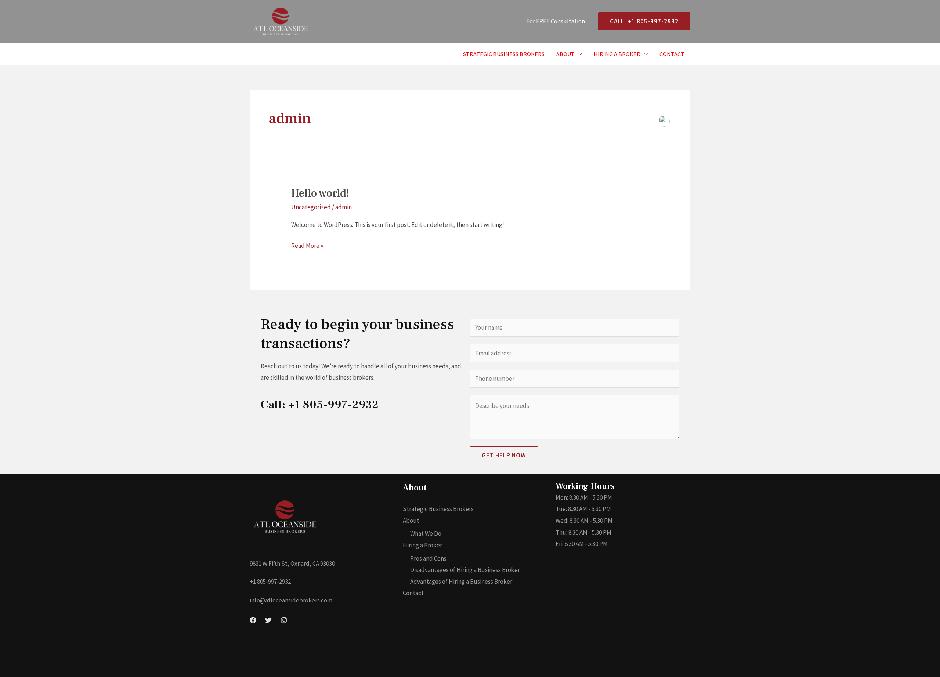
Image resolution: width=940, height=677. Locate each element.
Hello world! (320, 193)
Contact (671, 54)
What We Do (425, 533)
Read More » (307, 245)
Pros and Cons (428, 558)
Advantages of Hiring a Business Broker (461, 582)
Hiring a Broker (617, 54)
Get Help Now (504, 455)
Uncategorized (311, 207)
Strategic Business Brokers (504, 54)
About (565, 54)
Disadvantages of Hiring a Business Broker (465, 570)
